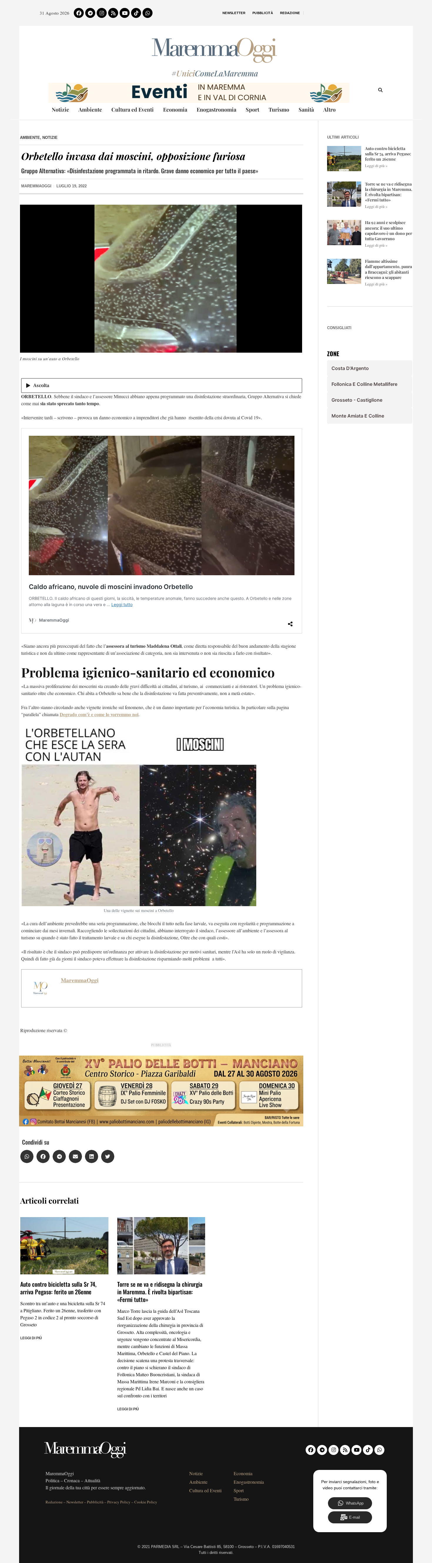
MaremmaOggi (79, 980)
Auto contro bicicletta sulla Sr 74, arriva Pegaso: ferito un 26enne (58, 1288)
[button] (27, 1156)
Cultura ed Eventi (132, 109)
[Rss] (113, 13)
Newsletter (233, 13)
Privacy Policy (118, 1502)
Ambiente (90, 109)
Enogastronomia (216, 109)
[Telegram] (90, 13)
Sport (252, 109)
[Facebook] (79, 13)
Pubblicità (262, 13)
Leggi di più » (376, 165)
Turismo (279, 109)
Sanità (306, 109)
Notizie (60, 109)
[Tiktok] (136, 13)
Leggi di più (31, 1338)
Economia (175, 109)
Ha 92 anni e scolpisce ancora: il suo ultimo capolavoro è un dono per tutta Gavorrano (388, 230)
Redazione (290, 13)
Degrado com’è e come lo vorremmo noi (99, 714)
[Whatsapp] (148, 13)
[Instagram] (102, 13)
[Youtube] (125, 13)
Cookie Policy (145, 1502)
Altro (329, 109)
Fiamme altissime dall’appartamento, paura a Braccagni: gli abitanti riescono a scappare (388, 269)
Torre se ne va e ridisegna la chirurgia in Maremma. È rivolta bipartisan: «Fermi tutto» (159, 1292)
